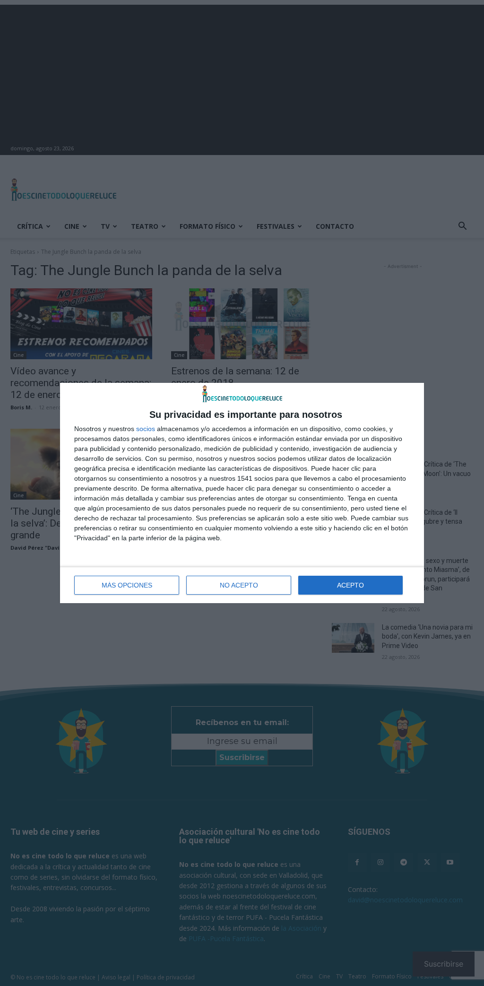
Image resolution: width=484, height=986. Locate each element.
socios (145, 428)
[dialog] (242, 493)
